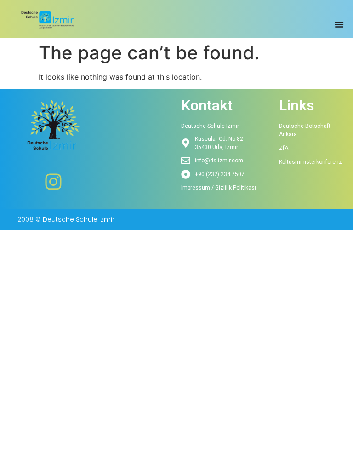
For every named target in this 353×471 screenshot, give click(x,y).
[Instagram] (53, 181)
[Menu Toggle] (339, 24)
